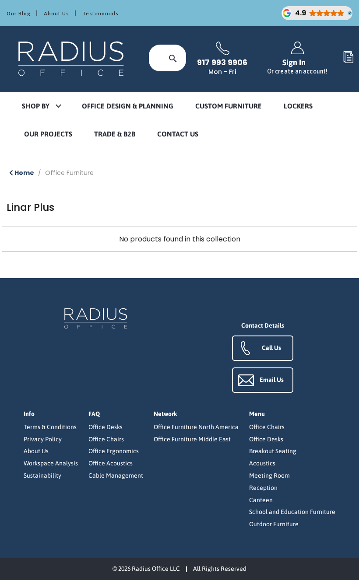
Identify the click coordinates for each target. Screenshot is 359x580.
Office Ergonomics (113, 450)
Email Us (272, 379)
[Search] (173, 58)
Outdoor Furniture (274, 524)
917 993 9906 (222, 62)
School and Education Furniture (292, 511)
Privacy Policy (43, 439)
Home (23, 172)
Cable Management (115, 475)
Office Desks (105, 426)
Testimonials (100, 13)
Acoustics (262, 463)
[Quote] (348, 58)
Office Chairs (106, 439)
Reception (263, 487)
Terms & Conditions (50, 426)
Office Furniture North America (196, 426)
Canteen (261, 499)
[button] (41, 106)
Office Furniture (69, 172)
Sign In (297, 66)
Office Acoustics (110, 463)
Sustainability (42, 475)
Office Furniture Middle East (192, 439)
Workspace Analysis (51, 463)
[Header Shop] (72, 58)
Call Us (271, 347)
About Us (56, 13)
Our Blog (19, 13)
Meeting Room (269, 475)
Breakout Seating (272, 450)
